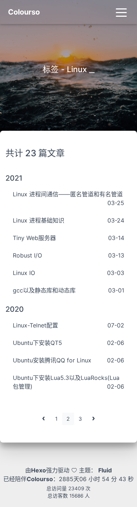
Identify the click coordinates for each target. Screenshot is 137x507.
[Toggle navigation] (121, 12)
